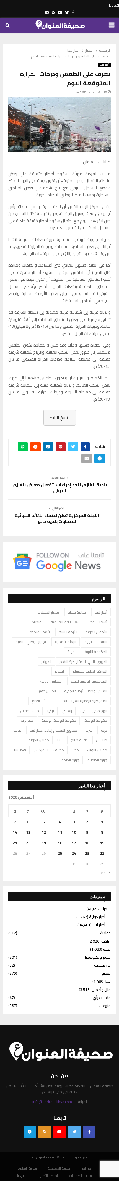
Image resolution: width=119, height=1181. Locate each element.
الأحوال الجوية (96, 632)
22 (102, 853)
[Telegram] (30, 1132)
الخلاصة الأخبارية (48, 1175)
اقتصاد (37, 622)
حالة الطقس (29, 710)
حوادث (105, 932)
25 (60, 853)
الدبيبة (72, 651)
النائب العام (40, 700)
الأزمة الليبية (68, 632)
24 (74, 853)
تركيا (50, 710)
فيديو (106, 973)
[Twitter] (74, 1132)
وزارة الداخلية (97, 760)
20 (28, 842)
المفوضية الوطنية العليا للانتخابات (82, 700)
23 (87, 853)
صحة (107, 949)
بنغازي (67, 710)
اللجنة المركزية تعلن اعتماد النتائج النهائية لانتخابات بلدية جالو (57, 518)
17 (74, 842)
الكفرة (60, 671)
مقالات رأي (102, 997)
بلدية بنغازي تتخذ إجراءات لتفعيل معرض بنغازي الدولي (59, 488)
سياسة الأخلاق (27, 1168)
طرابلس (101, 740)
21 (15, 842)
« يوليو (105, 872)
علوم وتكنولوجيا (98, 957)
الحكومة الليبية (96, 651)
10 (74, 832)
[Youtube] (59, 1132)
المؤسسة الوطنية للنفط (89, 681)
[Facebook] (89, 1132)
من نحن (86, 1168)
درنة (104, 730)
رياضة (106, 941)
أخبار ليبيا (104, 65)
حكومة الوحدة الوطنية (59, 720)
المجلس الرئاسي (51, 681)
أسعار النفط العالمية (66, 622)
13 (28, 832)
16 (87, 842)
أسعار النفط (98, 622)
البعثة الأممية (65, 641)
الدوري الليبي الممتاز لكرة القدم (83, 661)
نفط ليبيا (20, 750)
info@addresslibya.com (52, 1101)
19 (44, 842)
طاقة (17, 730)
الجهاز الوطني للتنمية (31, 641)
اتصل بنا (114, 5)
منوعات (105, 1005)
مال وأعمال (101, 989)
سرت (89, 730)
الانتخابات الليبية (95, 641)
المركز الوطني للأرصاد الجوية (85, 690)
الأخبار (106, 908)
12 (44, 832)
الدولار (46, 661)
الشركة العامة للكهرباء (90, 671)
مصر (75, 750)
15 (102, 842)
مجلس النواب (97, 750)
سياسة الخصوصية (59, 1168)
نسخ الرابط (58, 417)
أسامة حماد (77, 612)
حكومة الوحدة (95, 720)
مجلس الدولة (39, 740)
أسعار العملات (49, 612)
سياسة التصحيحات (80, 1175)
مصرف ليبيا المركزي (49, 750)
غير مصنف (102, 965)
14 (15, 832)
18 (60, 842)
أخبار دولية (97, 916)
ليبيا (60, 740)
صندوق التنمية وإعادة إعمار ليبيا (53, 730)
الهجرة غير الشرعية (93, 710)
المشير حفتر (47, 690)
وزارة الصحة (70, 760)
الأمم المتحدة (40, 632)
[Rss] (44, 1132)
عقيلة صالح (79, 740)
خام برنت (27, 720)
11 (60, 832)
